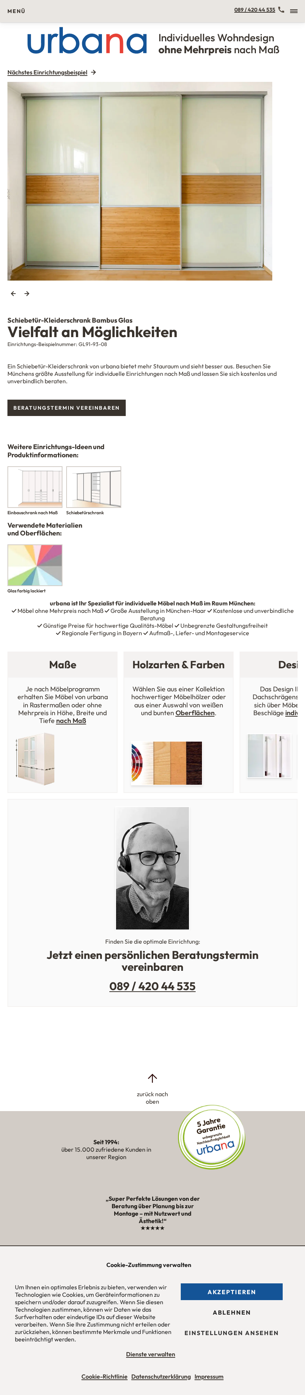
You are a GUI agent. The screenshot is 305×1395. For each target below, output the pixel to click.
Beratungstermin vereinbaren (66, 407)
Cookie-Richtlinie (104, 1376)
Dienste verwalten (150, 1354)
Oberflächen (195, 712)
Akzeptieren (232, 1292)
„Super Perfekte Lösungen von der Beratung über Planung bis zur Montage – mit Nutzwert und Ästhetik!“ (153, 1213)
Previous (13, 293)
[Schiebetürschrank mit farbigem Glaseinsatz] (152, 181)
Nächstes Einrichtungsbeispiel (47, 72)
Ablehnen (232, 1312)
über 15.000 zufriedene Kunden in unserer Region (106, 1149)
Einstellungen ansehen (231, 1333)
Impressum (209, 1376)
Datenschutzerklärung (161, 1376)
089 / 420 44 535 (254, 9)
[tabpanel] (152, 181)
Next (27, 293)
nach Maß (71, 720)
